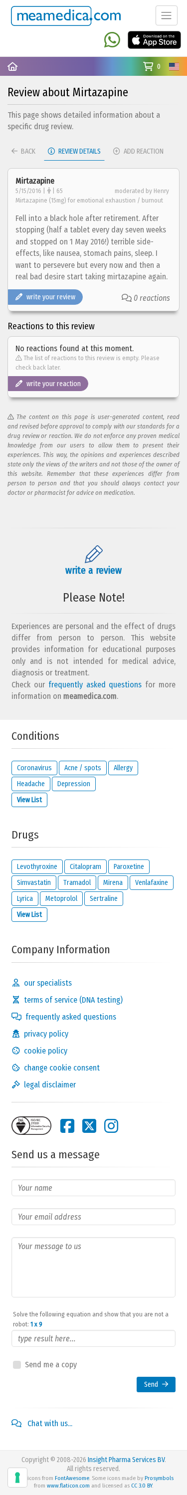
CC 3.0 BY (141, 1485)
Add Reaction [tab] (143, 151)
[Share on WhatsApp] (112, 40)
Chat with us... (48, 1423)
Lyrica (25, 898)
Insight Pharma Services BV (126, 1460)
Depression (73, 784)
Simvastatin (34, 882)
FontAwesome (72, 1478)
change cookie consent (62, 1067)
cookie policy (45, 1051)
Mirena (113, 882)
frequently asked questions (95, 684)
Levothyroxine (37, 866)
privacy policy (46, 1034)
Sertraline (104, 898)
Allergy (123, 768)
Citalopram (85, 866)
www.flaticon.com (68, 1485)
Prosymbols (159, 1478)
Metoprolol (61, 898)
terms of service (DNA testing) (73, 1000)
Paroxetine (129, 866)
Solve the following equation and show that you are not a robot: (91, 1319)
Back (27, 151)
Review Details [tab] (79, 151)
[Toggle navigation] (167, 15)
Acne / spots (82, 768)
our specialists (48, 983)
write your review (50, 297)
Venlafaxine (151, 882)
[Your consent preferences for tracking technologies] (17, 1477)
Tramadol (77, 882)
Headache (31, 784)
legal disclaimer (50, 1084)
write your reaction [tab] (53, 384)
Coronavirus (34, 768)
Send (151, 1384)
